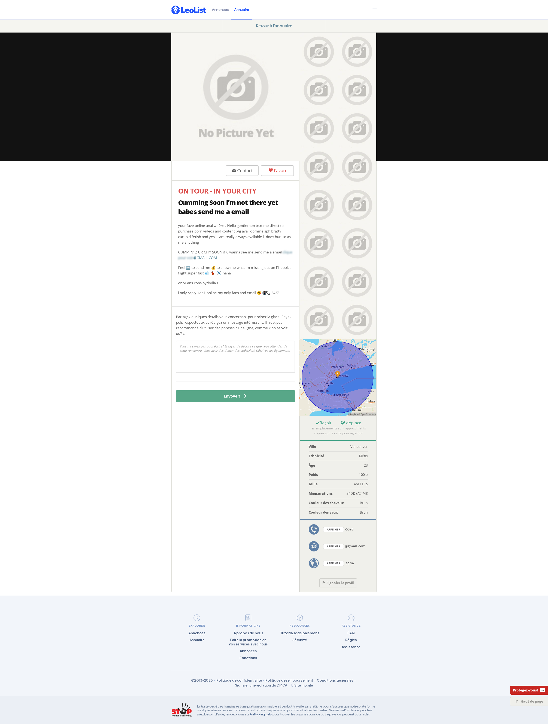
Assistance (351, 647)
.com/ (340, 563)
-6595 (340, 529)
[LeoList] (188, 10)
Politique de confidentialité (239, 680)
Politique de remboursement (289, 680)
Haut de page (532, 701)
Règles (351, 640)
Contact (244, 170)
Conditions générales (335, 680)
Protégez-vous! (525, 690)
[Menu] (374, 10)
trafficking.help (261, 714)
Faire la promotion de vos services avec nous (248, 642)
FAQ (351, 633)
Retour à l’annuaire (274, 26)
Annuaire (241, 9)
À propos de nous (248, 633)
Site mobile (303, 685)
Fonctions (248, 658)
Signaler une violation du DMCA (261, 685)
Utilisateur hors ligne (202, 170)
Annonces (220, 9)
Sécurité (299, 640)
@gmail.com (346, 546)
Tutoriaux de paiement (299, 633)
